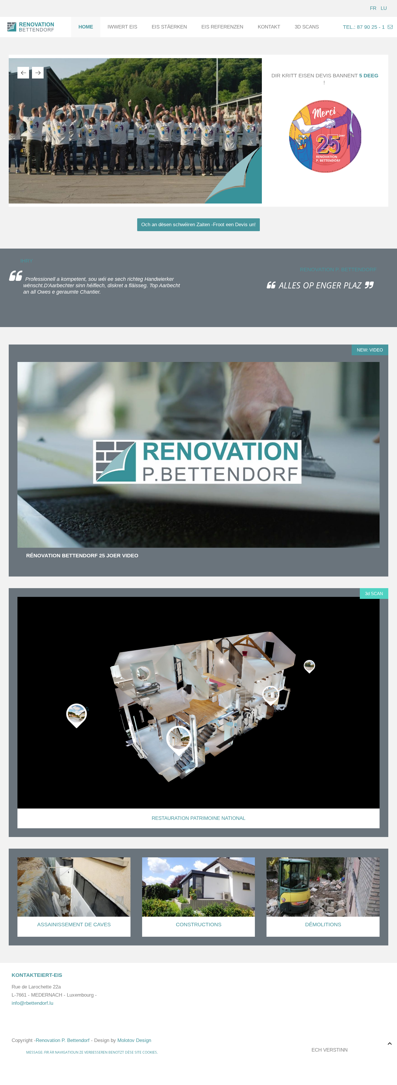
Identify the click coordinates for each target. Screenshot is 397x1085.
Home (85, 27)
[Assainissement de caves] (73, 897)
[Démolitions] (323, 897)
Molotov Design (134, 1040)
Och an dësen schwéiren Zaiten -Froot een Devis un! (198, 224)
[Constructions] (198, 897)
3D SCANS (307, 27)
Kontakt (269, 27)
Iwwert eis (122, 27)
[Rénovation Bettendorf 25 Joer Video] (198, 455)
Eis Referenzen (222, 27)
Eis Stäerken (169, 27)
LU (384, 8)
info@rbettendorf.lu (32, 1003)
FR (374, 8)
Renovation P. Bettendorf (63, 1040)
